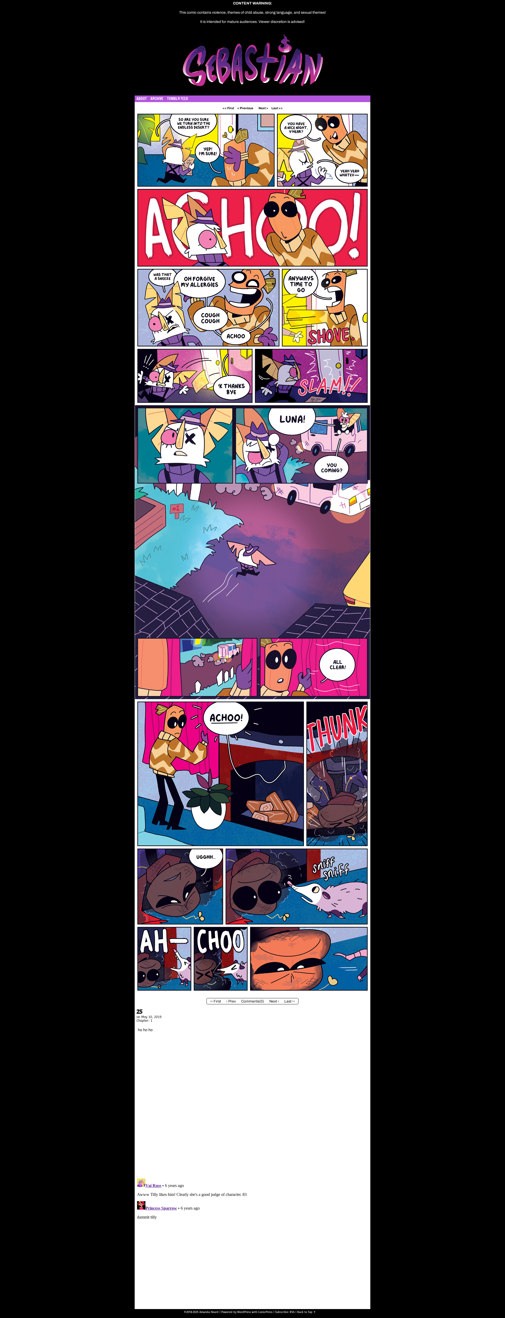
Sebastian (278, 63)
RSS (292, 1312)
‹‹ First (215, 1001)
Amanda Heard (209, 1312)
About (142, 98)
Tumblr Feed (177, 98)
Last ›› (289, 1001)
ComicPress (265, 1312)
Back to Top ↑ (306, 1312)
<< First (228, 108)
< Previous (245, 108)
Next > (263, 108)
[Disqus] (252, 1106)
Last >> (277, 108)
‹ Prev (231, 1001)
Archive (156, 98)
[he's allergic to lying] (252, 992)
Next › (274, 1001)
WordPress (244, 1312)
